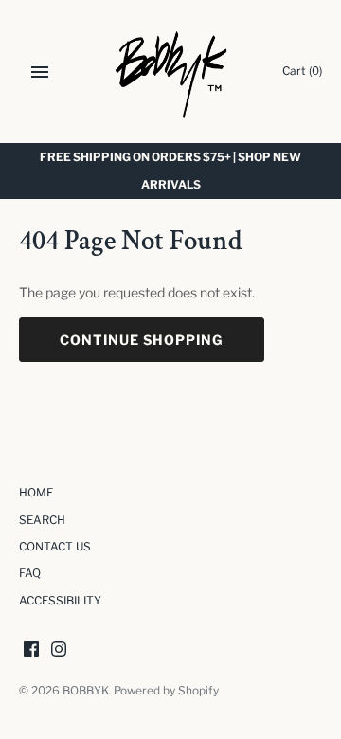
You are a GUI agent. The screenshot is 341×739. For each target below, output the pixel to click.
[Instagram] (58, 650)
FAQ (30, 573)
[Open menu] (40, 72)
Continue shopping (142, 340)
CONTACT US (55, 546)
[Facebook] (31, 650)
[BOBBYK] (171, 71)
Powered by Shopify (166, 690)
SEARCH (42, 520)
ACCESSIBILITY (60, 600)
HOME (36, 492)
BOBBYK (86, 690)
